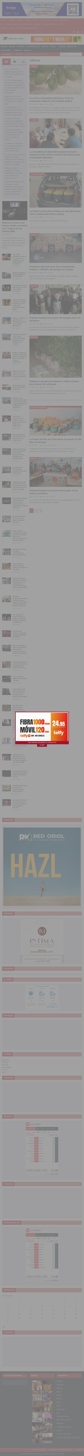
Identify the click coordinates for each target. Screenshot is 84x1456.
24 (8, 1318)
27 (42, 1318)
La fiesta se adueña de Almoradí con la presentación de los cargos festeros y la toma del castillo (19, 485)
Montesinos (63, 20)
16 (76, 1310)
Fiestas (53, 46)
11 (19, 1310)
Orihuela (4, 20)
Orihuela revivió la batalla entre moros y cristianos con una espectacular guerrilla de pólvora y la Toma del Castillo (20, 582)
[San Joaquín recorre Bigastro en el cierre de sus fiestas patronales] (6, 288)
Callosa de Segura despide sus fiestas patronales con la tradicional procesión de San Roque (19, 304)
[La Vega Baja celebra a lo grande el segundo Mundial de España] (6, 633)
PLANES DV (27, 50)
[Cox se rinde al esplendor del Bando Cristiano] (6, 679)
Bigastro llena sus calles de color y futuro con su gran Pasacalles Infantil (19, 373)
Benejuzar (38, 24)
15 (65, 1310)
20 (42, 1314)
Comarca (62, 24)
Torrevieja (12, 20)
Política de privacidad (38, 1449)
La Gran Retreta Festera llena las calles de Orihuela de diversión (20, 566)
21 (53, 1314)
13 (42, 1310)
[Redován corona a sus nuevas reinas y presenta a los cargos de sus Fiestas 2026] (14, 210)
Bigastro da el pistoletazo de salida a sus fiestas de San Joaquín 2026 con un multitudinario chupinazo (20, 402)
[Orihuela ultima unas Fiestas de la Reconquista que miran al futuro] (6, 788)
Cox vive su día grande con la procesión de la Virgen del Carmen (19, 708)
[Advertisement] (42, 1035)
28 (53, 1318)
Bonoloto (5, 1060)
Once (4, 1072)
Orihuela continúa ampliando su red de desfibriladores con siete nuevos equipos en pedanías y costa (13, 173)
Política (4, 46)
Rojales (35, 20)
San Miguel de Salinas (50, 24)
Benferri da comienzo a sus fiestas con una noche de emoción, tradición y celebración (19, 420)
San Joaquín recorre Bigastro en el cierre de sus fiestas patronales (20, 288)
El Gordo (5, 1065)
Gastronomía (6, 50)
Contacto (79, 1449)
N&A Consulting (59, 1454)
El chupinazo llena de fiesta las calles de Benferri (19, 387)
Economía (20, 46)
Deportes (45, 46)
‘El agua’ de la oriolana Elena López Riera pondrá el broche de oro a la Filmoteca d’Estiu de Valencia (14, 135)
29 (65, 1318)
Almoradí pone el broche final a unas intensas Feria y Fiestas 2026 (19, 437)
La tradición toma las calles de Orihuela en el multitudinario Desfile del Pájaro (20, 664)
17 (8, 1314)
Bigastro (28, 20)
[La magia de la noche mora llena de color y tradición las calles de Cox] (6, 773)
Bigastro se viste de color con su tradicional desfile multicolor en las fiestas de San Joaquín (19, 339)
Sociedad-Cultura (33, 46)
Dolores (55, 20)
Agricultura (71, 46)
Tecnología (17, 50)
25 (19, 1318)
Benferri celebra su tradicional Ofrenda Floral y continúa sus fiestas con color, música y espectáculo (20, 357)
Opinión (62, 46)
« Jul (3, 1327)
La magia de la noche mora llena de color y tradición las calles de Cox (20, 774)
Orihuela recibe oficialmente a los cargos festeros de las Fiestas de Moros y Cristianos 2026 (20, 758)
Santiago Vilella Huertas (49, 445)
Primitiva (5, 1062)
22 (65, 1314)
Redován (42, 20)
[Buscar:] (71, 54)
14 (53, 1310)
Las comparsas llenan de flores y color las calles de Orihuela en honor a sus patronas (19, 618)
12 (31, 1310)
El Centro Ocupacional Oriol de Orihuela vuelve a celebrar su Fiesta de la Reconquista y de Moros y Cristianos (20, 601)
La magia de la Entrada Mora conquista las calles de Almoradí (19, 470)
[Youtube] (78, 32)
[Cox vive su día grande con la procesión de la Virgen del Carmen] (6, 708)
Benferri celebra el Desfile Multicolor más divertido (19, 274)
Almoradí (20, 20)
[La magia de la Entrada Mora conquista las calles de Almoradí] (6, 469)
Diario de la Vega (47, 104)
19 (31, 1314)
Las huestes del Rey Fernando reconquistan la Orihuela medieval (19, 552)
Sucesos (12, 46)
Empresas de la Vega (7, 28)
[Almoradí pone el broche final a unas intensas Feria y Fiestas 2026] (6, 437)
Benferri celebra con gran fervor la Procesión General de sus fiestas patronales (20, 321)
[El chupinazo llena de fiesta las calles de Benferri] (6, 388)
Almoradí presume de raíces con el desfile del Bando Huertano (19, 519)
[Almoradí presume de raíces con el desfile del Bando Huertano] (6, 519)
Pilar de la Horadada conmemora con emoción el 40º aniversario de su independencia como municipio (20, 502)
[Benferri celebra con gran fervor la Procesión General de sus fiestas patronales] (6, 320)
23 (76, 1314)
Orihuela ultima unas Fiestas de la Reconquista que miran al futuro (20, 788)
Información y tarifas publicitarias (60, 1449)
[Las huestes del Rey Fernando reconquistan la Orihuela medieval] (6, 551)
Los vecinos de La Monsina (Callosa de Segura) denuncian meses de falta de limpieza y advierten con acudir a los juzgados (14, 159)
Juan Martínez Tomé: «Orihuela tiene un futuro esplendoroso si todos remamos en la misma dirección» (20, 742)
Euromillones (6, 1067)
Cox (2, 24)
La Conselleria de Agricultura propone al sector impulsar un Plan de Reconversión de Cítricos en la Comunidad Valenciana (54, 154)
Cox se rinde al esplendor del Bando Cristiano (20, 678)
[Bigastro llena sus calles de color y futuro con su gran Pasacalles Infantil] (6, 373)
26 (31, 1318)
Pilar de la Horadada (26, 24)
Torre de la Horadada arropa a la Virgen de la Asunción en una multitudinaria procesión (19, 259)
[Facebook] (73, 32)
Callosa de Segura (11, 24)
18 (19, 1314)
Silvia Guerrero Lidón (48, 496)
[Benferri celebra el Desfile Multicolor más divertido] (6, 275)
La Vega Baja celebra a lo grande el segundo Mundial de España (19, 634)
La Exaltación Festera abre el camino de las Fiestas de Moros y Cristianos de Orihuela (20, 803)
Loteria (4, 1070)
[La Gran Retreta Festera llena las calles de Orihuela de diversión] (6, 566)
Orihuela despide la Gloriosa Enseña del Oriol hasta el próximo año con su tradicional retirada (19, 649)
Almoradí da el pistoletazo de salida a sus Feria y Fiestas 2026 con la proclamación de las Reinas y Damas (20, 535)
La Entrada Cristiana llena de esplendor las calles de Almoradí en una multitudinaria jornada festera (20, 453)
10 (8, 1310)
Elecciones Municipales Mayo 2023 (27, 28)
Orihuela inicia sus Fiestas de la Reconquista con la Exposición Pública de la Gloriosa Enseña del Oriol (19, 724)
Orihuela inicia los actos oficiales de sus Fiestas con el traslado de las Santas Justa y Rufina (20, 692)
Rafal (48, 20)
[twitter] (82, 32)
